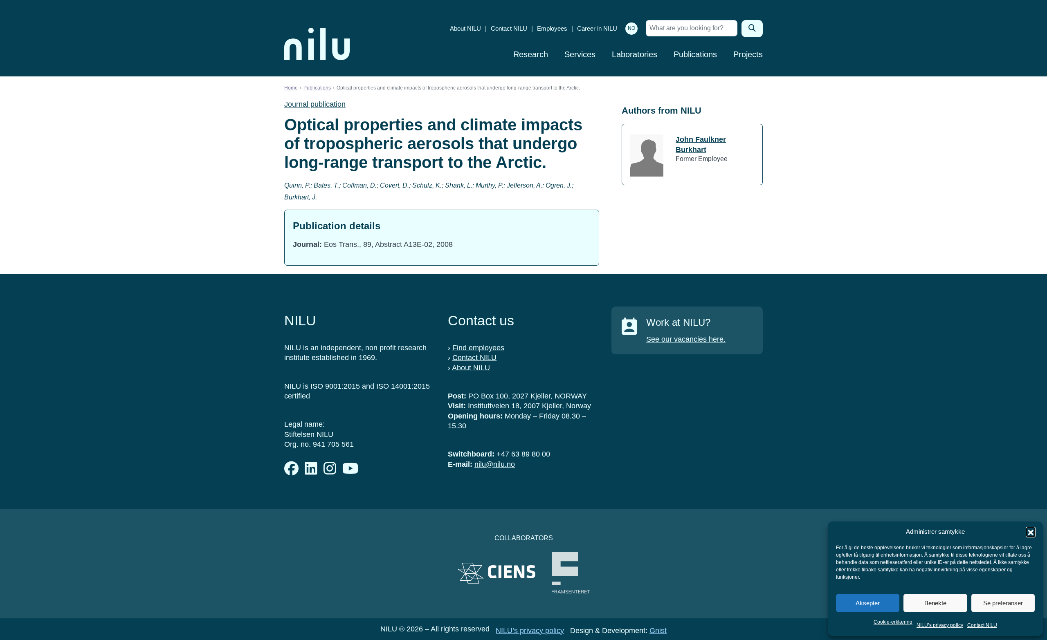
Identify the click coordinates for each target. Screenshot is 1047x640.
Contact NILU (982, 625)
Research (530, 54)
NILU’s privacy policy (940, 625)
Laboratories (634, 54)
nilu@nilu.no (494, 464)
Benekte (935, 603)
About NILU (465, 28)
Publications (695, 54)
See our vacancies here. (686, 339)
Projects (748, 54)
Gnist (658, 631)
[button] (1031, 532)
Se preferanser (1003, 603)
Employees (552, 28)
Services (579, 54)
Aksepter (868, 603)
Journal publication (315, 104)
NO (631, 28)
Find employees (478, 348)
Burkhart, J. (300, 197)
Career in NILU (597, 28)
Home (291, 88)
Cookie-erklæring (893, 622)
